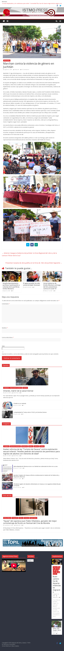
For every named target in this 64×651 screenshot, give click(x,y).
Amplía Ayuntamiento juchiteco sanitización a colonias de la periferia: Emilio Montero (11, 286)
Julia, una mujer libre (57, 629)
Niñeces (36, 446)
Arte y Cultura (7, 518)
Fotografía (14, 518)
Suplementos (56, 573)
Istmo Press (15, 393)
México (30, 446)
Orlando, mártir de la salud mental (18, 390)
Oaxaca (42, 446)
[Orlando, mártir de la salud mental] (32, 369)
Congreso (6, 446)
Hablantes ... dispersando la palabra (12, 388)
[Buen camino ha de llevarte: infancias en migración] (57, 560)
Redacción (16, 69)
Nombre (5, 328)
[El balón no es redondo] (7, 402)
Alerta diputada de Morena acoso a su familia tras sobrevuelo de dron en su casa (36, 466)
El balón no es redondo (20, 403)
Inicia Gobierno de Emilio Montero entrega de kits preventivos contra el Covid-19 (51, 286)
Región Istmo (33, 518)
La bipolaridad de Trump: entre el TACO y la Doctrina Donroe (30, 412)
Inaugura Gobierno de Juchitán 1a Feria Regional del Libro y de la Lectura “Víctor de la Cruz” (29, 254)
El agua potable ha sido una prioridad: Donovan (31, 284)
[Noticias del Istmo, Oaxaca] (32, 11)
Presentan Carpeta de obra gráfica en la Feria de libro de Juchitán (34, 263)
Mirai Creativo (15, 646)
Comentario (6, 304)
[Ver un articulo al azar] (60, 21)
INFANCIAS (24, 446)
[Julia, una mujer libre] (56, 621)
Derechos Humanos (15, 446)
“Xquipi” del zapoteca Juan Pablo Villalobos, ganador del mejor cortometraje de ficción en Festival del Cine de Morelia (30, 522)
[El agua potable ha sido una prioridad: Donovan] (32, 272)
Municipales (7, 60)
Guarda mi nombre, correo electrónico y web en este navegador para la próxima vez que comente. (30, 354)
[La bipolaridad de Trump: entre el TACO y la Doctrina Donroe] (7, 411)
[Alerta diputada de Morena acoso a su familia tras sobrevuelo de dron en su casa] (7, 465)
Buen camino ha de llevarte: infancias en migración (57, 584)
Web (3, 346)
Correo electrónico (8, 337)
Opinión (25, 388)
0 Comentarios (25, 69)
